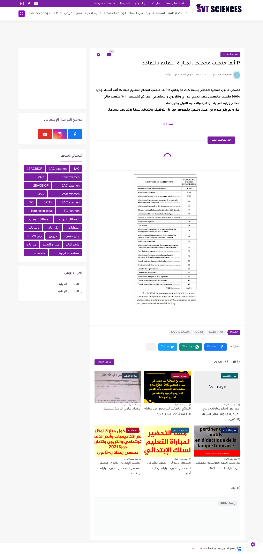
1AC (77, 168)
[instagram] (22, 3)
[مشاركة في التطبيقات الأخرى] (151, 347)
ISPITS (47, 202)
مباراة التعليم (93, 13)
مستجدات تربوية (180, 332)
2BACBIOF (40, 185)
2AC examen (71, 185)
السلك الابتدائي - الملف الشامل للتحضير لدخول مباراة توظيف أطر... (169, 468)
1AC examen (58, 168)
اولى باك (53, 227)
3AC (41, 194)
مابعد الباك (73, 244)
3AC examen (71, 202)
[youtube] (35, 3)
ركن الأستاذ (136, 13)
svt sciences (199, 548)
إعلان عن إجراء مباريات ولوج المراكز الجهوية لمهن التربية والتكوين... (221, 414)
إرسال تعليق (227, 503)
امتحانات (74, 227)
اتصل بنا (125, 3)
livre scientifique (40, 13)
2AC (41, 177)
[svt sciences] (219, 9)
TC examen (72, 210)
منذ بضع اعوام (230, 404)
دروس (53, 236)
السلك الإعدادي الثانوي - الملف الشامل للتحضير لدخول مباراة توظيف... (120, 468)
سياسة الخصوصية (104, 3)
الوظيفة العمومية (115, 13)
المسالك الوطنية (178, 13)
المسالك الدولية (155, 13)
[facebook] (29, 3)
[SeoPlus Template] (238, 549)
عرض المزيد (104, 362)
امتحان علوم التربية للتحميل (122, 409)
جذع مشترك (72, 236)
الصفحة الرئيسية (175, 3)
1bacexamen (71, 177)
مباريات (156, 3)
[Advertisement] (131, 34)
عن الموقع (141, 3)
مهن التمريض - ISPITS (68, 13)
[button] (215, 347)
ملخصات (39, 253)
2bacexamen (71, 194)
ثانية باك (34, 227)
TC (31, 202)
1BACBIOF (34, 168)
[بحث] (21, 13)
